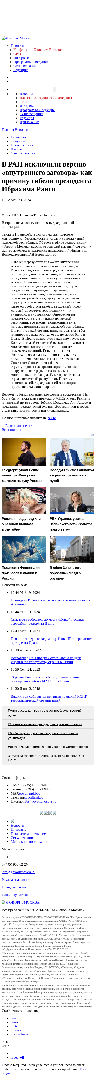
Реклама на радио (15, 879)
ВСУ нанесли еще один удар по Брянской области (45, 724)
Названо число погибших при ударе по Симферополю (48, 746)
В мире (16, 149)
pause (15, 1022)
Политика (18, 137)
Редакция (20, 70)
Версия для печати (19, 426)
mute (14, 1026)
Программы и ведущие (30, 62)
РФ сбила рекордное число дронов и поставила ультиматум (43, 735)
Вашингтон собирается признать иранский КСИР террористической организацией (49, 698)
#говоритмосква (23, 153)
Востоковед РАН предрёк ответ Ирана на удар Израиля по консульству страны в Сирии (46, 660)
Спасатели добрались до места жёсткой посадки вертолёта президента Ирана (47, 621)
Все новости (11, 430)
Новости (17, 46)
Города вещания (14, 887)
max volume (19, 1034)
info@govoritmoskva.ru (39, 801)
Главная (8, 129)
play (14, 1018)
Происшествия (22, 145)
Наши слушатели (15, 895)
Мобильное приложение (29, 841)
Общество (18, 141)
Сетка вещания (24, 66)
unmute (16, 1030)
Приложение (29, 122)
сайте (52, 418)
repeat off (17, 1057)
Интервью (21, 58)
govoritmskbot (29, 793)
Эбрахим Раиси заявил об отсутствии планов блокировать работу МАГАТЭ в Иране (45, 679)
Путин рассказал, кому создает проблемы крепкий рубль (45, 713)
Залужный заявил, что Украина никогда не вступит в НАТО (46, 758)
